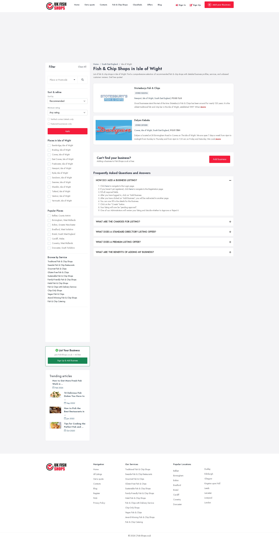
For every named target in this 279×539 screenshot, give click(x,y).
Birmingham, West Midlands (64, 220)
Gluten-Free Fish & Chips (58, 272)
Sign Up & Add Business (67, 360)
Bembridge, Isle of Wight (62, 145)
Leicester (208, 493)
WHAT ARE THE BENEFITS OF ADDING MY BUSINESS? (125, 252)
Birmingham (178, 475)
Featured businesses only (61, 124)
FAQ (95, 498)
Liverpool (208, 497)
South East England (162, 98)
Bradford (177, 485)
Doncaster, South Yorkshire (63, 247)
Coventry (177, 499)
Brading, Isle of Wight (61, 149)
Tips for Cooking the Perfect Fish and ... (74, 425)
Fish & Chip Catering (56, 301)
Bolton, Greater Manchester (63, 224)
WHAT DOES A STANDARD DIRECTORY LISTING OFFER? (126, 231)
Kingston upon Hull (212, 483)
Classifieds (137, 4)
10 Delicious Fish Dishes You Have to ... (74, 396)
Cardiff (176, 494)
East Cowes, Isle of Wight (62, 159)
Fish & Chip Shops (120, 4)
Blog (160, 4)
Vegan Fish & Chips (56, 294)
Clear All (82, 66)
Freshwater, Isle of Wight (62, 163)
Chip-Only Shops (55, 290)
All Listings (97, 474)
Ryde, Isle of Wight (60, 172)
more (203, 106)
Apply (67, 131)
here (107, 186)
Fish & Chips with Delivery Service (62, 286)
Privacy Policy (99, 502)
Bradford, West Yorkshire (62, 229)
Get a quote (90, 4)
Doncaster (177, 504)
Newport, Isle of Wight (61, 168)
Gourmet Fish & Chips (57, 268)
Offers (150, 4)
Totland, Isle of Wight (61, 191)
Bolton (176, 480)
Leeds (206, 488)
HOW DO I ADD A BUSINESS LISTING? (116, 180)
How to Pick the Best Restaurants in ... (74, 411)
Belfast (176, 470)
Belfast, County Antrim (61, 215)
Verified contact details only (62, 119)
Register (96, 493)
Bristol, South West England (63, 234)
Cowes (137, 130)
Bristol (175, 490)
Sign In (182, 5)
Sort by (50, 96)
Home (76, 4)
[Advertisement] (139, 41)
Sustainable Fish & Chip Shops (60, 276)
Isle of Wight (148, 98)
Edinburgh (208, 473)
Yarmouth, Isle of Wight (62, 200)
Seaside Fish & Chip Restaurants (61, 265)
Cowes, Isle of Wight (61, 154)
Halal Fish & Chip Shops (58, 283)
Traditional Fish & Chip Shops (60, 261)
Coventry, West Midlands (62, 243)
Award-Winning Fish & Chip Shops (62, 297)
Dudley (207, 469)
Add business (219, 159)
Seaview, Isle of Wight (61, 182)
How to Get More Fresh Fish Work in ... (67, 382)
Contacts (103, 4)
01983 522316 (141, 93)
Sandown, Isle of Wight (62, 177)
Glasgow (208, 478)
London (207, 502)
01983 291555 (141, 125)
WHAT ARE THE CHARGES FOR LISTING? (118, 221)
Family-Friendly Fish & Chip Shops (62, 279)
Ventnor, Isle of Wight (61, 196)
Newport (138, 98)
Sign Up (197, 5)
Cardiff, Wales (58, 238)
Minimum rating (54, 107)
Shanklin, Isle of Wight (61, 186)
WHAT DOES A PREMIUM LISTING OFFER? (118, 242)
